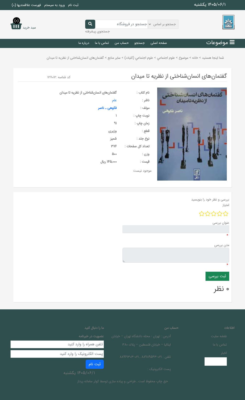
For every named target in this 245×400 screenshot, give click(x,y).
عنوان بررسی (220, 222)
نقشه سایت (219, 336)
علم (114, 100)
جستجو (139, 43)
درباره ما (83, 43)
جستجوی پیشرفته (97, 31)
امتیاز (226, 205)
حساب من (122, 43)
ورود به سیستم (54, 5)
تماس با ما (102, 43)
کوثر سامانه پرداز (88, 381)
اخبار (224, 353)
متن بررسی (221, 245)
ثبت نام (73, 5)
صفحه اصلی (158, 43)
